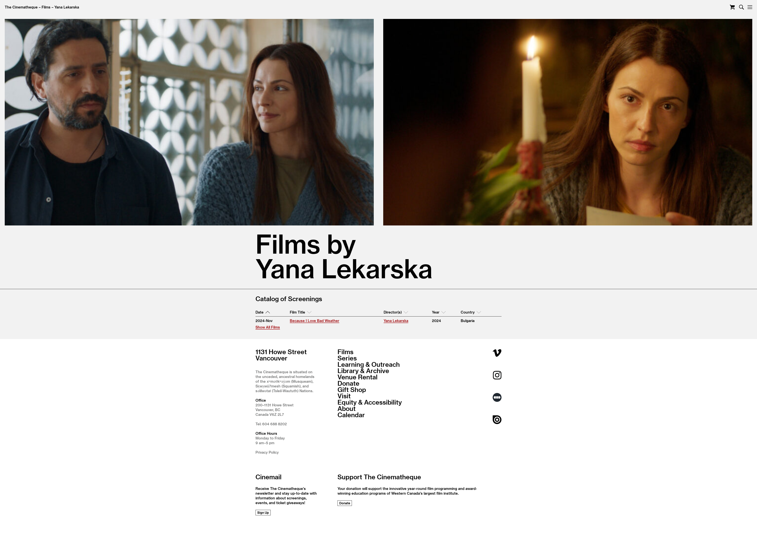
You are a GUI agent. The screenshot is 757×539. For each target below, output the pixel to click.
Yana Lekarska (66, 7)
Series (347, 358)
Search (741, 7)
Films (46, 7)
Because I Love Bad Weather (314, 320)
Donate (348, 383)
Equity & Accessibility (369, 402)
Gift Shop (351, 389)
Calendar (351, 414)
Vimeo (497, 352)
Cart (732, 7)
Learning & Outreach (368, 364)
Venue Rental (357, 377)
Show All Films (267, 327)
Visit (344, 395)
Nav (749, 7)
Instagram (497, 375)
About (346, 408)
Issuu (497, 419)
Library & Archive (363, 370)
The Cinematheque (21, 7)
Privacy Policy (267, 452)
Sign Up (263, 512)
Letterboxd (497, 397)
